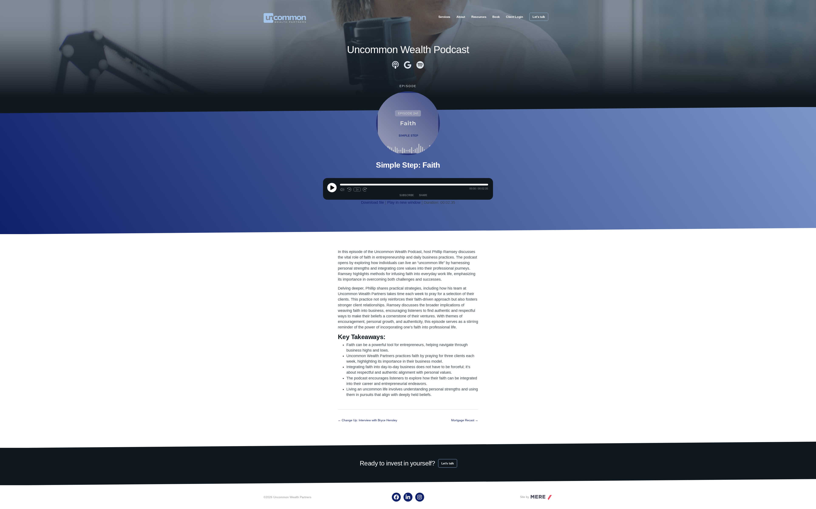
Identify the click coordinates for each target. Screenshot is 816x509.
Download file (372, 202)
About (460, 16)
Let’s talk (539, 16)
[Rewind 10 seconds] (349, 189)
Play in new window (404, 202)
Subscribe (407, 195)
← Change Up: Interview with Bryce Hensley (367, 420)
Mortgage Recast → (464, 420)
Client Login (514, 16)
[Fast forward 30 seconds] (365, 189)
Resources (478, 16)
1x (357, 189)
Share (423, 195)
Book (496, 16)
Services (444, 16)
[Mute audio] (342, 189)
